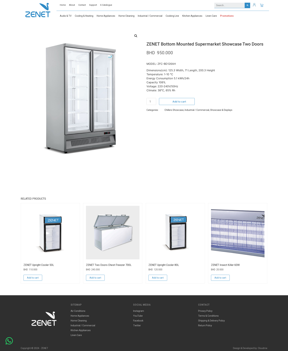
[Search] (247, 5)
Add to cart (179, 101)
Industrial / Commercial (197, 110)
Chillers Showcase (174, 110)
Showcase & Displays (221, 110)
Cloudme (262, 348)
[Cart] (261, 5)
